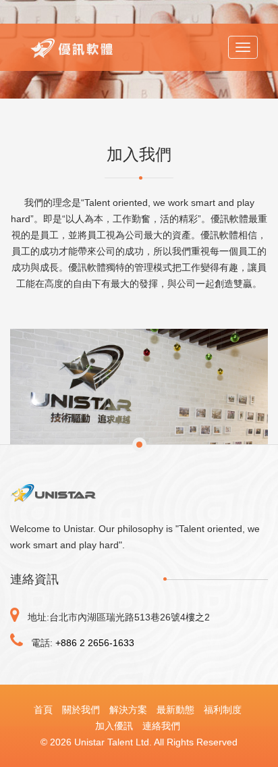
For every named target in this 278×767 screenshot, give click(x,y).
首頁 (43, 709)
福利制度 (223, 709)
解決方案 (128, 709)
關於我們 (81, 709)
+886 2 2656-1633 (94, 642)
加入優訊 (114, 725)
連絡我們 (161, 725)
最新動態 (175, 709)
